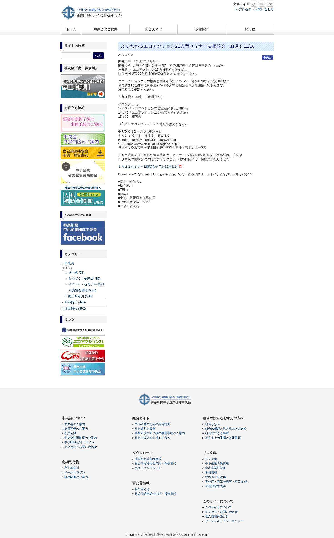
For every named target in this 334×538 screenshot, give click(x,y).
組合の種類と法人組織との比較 (226, 428)
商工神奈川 (71, 468)
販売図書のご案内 (76, 477)
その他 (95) (76, 272)
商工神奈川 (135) (80, 296)
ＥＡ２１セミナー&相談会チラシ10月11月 (148, 166)
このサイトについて (218, 507)
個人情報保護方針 (217, 516)
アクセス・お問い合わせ (256, 9)
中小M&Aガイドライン (79, 442)
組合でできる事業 (217, 433)
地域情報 (211, 472)
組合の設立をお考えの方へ (152, 437)
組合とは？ (212, 424)
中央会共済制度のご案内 (80, 437)
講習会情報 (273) (84, 290)
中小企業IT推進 (215, 468)
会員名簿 (70, 433)
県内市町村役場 (215, 477)
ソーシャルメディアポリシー (224, 521)
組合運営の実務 (145, 428)
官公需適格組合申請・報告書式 (155, 463)
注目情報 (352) (75, 308)
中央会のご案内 (74, 424)
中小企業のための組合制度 (152, 424)
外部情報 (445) (75, 302)
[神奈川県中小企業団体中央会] (94, 19)
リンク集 (211, 459)
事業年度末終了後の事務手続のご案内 (160, 433)
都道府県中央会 (215, 486)
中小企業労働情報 (217, 463)
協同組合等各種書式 (148, 459)
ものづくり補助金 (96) (84, 278)
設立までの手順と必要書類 (223, 437)
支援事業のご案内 (76, 428)
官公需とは (142, 489)
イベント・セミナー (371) (86, 284)
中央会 (267, 57)
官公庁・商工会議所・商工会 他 (226, 481)
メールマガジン (74, 472)
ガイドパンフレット (148, 468)
